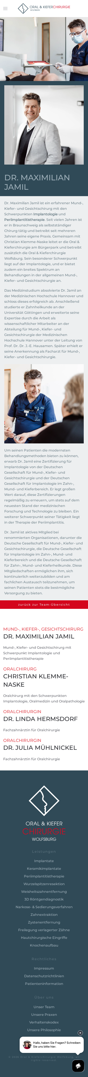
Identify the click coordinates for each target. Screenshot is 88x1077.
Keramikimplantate (44, 869)
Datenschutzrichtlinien (44, 976)
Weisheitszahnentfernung (44, 892)
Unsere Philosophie (44, 1030)
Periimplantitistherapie (44, 876)
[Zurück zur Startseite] (44, 8)
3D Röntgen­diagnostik (44, 899)
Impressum (44, 968)
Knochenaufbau (44, 945)
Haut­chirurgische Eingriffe (44, 938)
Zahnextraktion (44, 915)
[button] (5, 8)
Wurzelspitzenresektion (44, 884)
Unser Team (44, 1007)
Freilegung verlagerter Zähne (44, 930)
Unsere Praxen (44, 1015)
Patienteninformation (44, 984)
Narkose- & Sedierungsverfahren (44, 907)
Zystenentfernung (44, 922)
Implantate (44, 861)
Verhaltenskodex (44, 1022)
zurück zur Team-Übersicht (44, 605)
